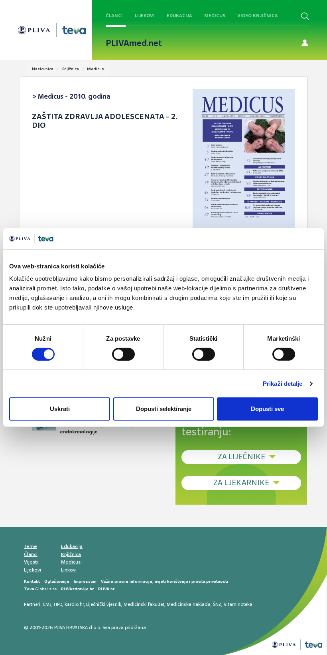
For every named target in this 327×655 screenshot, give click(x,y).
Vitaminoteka (238, 604)
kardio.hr (74, 604)
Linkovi (69, 570)
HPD (58, 604)
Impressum (85, 581)
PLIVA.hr (106, 588)
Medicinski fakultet (144, 604)
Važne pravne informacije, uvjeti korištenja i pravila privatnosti (164, 581)
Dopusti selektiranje (163, 408)
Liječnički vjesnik (103, 604)
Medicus (214, 15)
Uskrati (60, 408)
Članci (114, 15)
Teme (30, 546)
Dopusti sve (267, 408)
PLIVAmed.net (134, 43)
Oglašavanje (56, 581)
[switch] (123, 354)
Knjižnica (70, 68)
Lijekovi (145, 15)
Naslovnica (42, 68)
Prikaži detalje (283, 383)
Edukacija (179, 15)
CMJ (47, 604)
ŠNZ (217, 604)
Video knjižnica (257, 15)
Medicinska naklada (189, 604)
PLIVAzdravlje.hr (77, 588)
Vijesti (31, 562)
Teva (29, 588)
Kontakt (32, 581)
